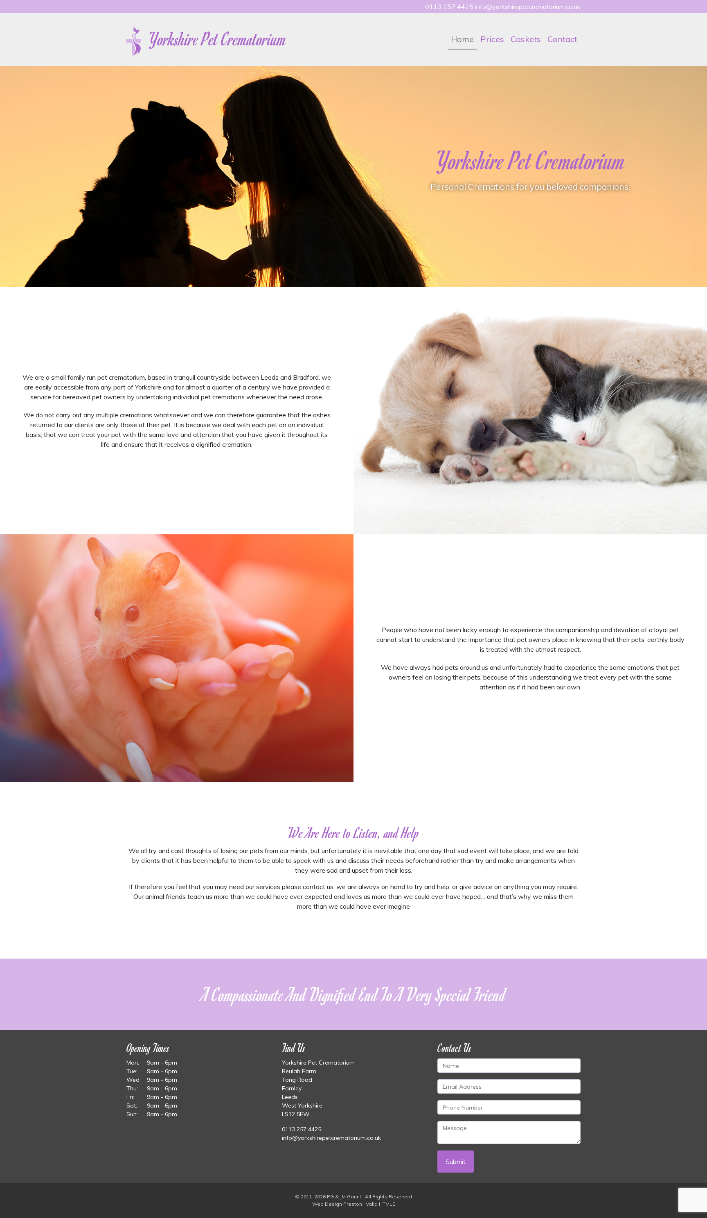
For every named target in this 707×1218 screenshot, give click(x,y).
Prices (492, 39)
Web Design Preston (337, 1204)
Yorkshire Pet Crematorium (215, 38)
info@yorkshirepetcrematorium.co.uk (528, 6)
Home (462, 39)
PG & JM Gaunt (344, 1196)
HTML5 (387, 1204)
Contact (562, 39)
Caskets (526, 39)
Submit (456, 1161)
